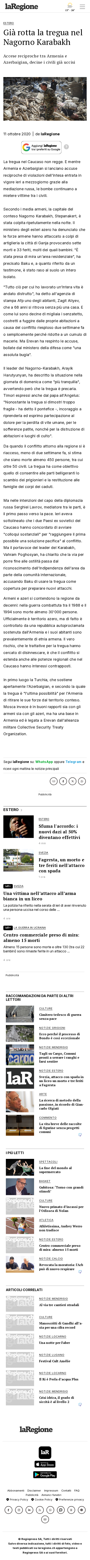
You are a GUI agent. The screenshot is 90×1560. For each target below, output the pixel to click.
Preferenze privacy (71, 1499)
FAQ (77, 1490)
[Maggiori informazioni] (66, 147)
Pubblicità (32, 1495)
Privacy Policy (18, 1499)
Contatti (66, 1490)
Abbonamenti (15, 1490)
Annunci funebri (51, 1495)
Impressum (51, 1490)
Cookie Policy (43, 1499)
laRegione (50, 134)
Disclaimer (34, 1490)
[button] (8, 1510)
